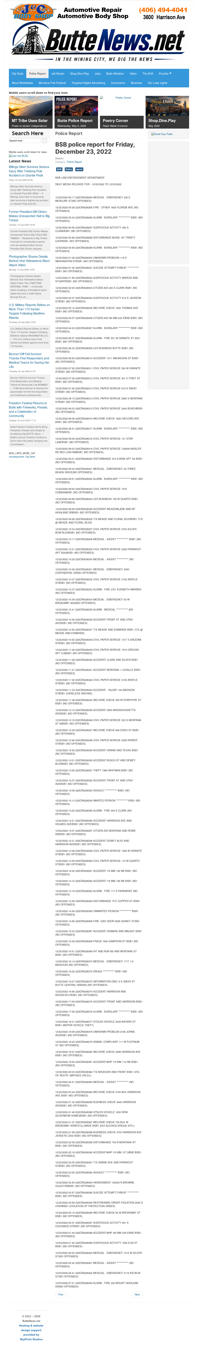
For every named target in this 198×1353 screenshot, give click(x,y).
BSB (59, 169)
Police (69, 169)
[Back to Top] (193, 1348)
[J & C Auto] (99, 12)
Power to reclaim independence (29, 126)
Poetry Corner (115, 120)
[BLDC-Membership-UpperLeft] (18, 155)
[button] (164, 73)
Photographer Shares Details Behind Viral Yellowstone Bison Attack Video (29, 260)
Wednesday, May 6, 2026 (71, 126)
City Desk (30, 456)
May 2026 (154, 126)
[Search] (44, 140)
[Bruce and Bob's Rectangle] (162, 133)
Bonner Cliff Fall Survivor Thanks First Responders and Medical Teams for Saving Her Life (29, 360)
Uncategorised (16, 456)
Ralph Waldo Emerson (115, 126)
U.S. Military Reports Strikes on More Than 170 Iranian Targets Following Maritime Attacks (29, 311)
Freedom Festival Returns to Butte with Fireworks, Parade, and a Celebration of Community (28, 409)
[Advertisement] (168, 203)
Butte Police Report (75, 120)
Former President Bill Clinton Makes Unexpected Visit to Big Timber (29, 215)
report (79, 169)
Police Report (74, 162)
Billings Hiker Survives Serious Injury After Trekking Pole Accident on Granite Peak (29, 171)
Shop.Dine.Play (162, 120)
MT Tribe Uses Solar (30, 120)
